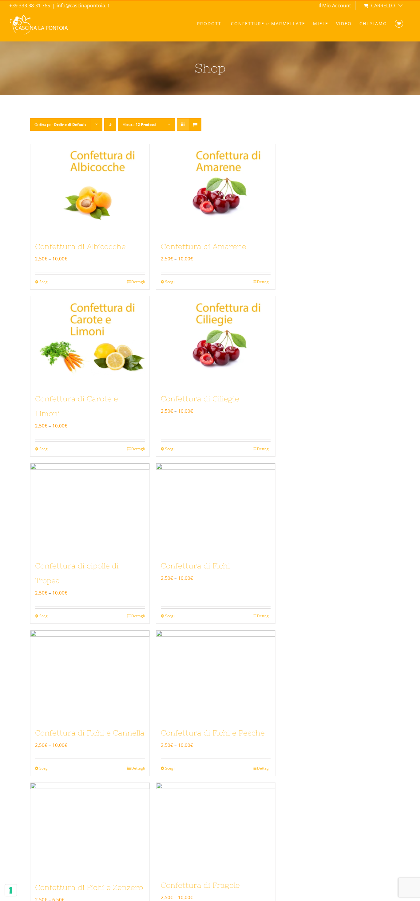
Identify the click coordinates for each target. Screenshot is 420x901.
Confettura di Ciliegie (200, 399)
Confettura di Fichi (195, 566)
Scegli (44, 281)
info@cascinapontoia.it (83, 5)
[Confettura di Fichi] (215, 507)
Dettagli (138, 281)
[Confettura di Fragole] (215, 827)
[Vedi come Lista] (195, 125)
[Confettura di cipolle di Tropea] (89, 507)
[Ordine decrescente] (110, 124)
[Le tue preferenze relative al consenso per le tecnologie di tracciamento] (11, 890)
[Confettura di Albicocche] (89, 188)
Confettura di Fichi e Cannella (90, 733)
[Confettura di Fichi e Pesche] (215, 675)
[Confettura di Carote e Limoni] (89, 340)
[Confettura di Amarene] (215, 188)
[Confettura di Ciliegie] (215, 340)
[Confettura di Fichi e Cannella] (89, 675)
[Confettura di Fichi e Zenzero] (89, 828)
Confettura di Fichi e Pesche (213, 733)
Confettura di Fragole (200, 885)
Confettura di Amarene (203, 246)
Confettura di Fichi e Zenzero (89, 887)
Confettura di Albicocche (80, 246)
